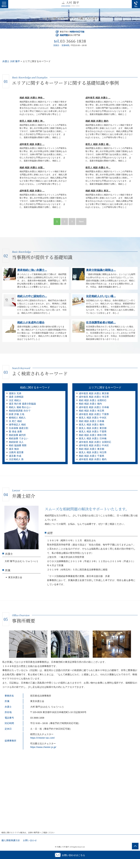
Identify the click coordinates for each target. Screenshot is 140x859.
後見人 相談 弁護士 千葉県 (93, 431)
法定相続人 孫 (16, 459)
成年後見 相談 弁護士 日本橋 (94, 407)
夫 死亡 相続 (15, 421)
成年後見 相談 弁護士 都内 (93, 459)
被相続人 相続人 (17, 417)
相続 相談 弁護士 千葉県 (91, 456)
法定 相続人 (15, 400)
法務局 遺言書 (16, 452)
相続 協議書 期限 (18, 445)
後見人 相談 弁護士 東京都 (93, 428)
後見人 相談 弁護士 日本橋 (93, 438)
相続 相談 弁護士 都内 (90, 403)
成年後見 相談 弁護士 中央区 (94, 445)
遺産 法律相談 (16, 397)
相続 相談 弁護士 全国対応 (93, 400)
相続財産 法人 (16, 442)
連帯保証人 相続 (17, 424)
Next (81, 221)
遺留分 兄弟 (15, 393)
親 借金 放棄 (15, 431)
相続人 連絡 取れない (20, 407)
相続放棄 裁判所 (17, 435)
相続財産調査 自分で (19, 410)
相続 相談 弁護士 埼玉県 (91, 410)
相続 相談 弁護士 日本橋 (91, 421)
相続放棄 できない (18, 438)
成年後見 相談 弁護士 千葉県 (94, 414)
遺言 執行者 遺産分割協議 (22, 403)
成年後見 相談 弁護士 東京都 (94, 393)
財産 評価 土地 (16, 414)
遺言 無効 (14, 449)
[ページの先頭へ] (135, 846)
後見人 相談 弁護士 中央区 (93, 417)
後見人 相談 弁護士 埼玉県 (93, 452)
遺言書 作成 (15, 456)
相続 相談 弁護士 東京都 (91, 449)
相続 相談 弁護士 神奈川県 (93, 435)
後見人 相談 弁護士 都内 (91, 424)
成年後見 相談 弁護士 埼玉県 (94, 397)
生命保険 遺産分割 (18, 428)
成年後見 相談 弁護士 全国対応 (95, 442)
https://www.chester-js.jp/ (43, 747)
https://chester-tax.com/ (42, 738)
